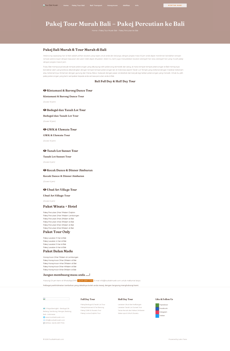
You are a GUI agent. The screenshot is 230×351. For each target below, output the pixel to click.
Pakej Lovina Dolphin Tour (91, 313)
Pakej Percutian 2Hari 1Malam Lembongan (61, 216)
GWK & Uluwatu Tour (56, 135)
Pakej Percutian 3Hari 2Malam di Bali (58, 219)
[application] (86, 5)
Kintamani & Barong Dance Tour (63, 96)
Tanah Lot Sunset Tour (57, 156)
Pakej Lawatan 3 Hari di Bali (54, 238)
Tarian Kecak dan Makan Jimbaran (131, 310)
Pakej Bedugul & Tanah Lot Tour (93, 304)
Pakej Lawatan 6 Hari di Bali (54, 247)
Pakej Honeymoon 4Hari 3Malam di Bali (59, 263)
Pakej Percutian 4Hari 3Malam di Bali (58, 222)
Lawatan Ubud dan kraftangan (129, 304)
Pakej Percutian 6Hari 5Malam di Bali (58, 228)
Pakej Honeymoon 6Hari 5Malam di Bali (59, 270)
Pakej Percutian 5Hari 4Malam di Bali (58, 225)
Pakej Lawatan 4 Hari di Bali (54, 241)
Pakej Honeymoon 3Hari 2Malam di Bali (59, 260)
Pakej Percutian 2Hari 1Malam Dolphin (59, 212)
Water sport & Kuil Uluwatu (128, 313)
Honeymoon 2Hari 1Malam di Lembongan (60, 257)
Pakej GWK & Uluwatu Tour (91, 310)
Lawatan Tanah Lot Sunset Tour (130, 307)
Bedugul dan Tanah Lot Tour (60, 115)
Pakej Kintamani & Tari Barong (92, 307)
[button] (175, 5)
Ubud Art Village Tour (56, 195)
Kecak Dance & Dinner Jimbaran (63, 175)
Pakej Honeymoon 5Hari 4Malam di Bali (59, 266)
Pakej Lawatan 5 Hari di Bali (54, 244)
